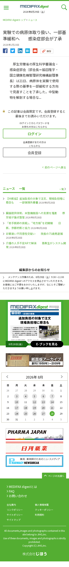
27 (43, 413)
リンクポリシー (15, 509)
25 (25, 413)
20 (43, 407)
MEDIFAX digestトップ (14, 19)
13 (43, 402)
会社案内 (11, 504)
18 (25, 407)
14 (52, 402)
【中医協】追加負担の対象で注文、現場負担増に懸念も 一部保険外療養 (35, 200)
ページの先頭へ (56, 475)
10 (16, 402)
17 (16, 407)
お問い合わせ (18, 495)
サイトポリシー (15, 514)
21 (52, 407)
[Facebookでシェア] (5, 50)
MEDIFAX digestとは (23, 486)
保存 (49, 51)
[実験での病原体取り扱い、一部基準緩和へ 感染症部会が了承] (27, 50)
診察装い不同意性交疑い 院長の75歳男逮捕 (34, 234)
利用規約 (39, 514)
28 (52, 413)
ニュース (32, 19)
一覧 (61, 189)
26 (34, 413)
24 (16, 413)
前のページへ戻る (55, 167)
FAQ (11, 491)
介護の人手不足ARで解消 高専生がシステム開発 (36, 245)
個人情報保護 (42, 504)
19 (34, 407)
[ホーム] (34, 6)
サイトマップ (14, 519)
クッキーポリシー (44, 509)
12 (34, 402)
